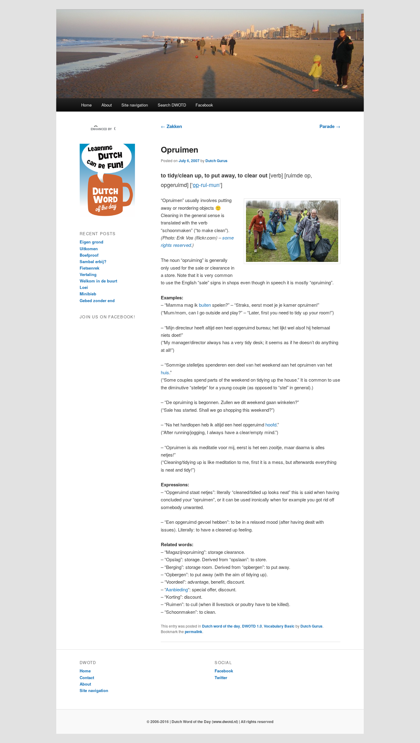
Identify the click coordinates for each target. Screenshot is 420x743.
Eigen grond (91, 242)
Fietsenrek (89, 268)
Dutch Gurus (216, 160)
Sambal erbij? (93, 261)
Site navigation (134, 105)
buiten (205, 304)
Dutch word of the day (221, 626)
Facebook (204, 105)
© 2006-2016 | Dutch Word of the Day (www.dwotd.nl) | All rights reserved (210, 721)
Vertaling (88, 274)
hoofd (270, 424)
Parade (329, 126)
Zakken (171, 126)
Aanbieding (177, 589)
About (106, 105)
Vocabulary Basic (279, 626)
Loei (84, 287)
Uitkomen (89, 248)
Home (86, 105)
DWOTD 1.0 (252, 626)
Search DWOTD (172, 105)
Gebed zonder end (97, 300)
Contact (87, 677)
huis (165, 372)
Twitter (221, 677)
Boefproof (89, 255)
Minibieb (88, 294)
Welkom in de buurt (98, 281)
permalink (193, 631)
